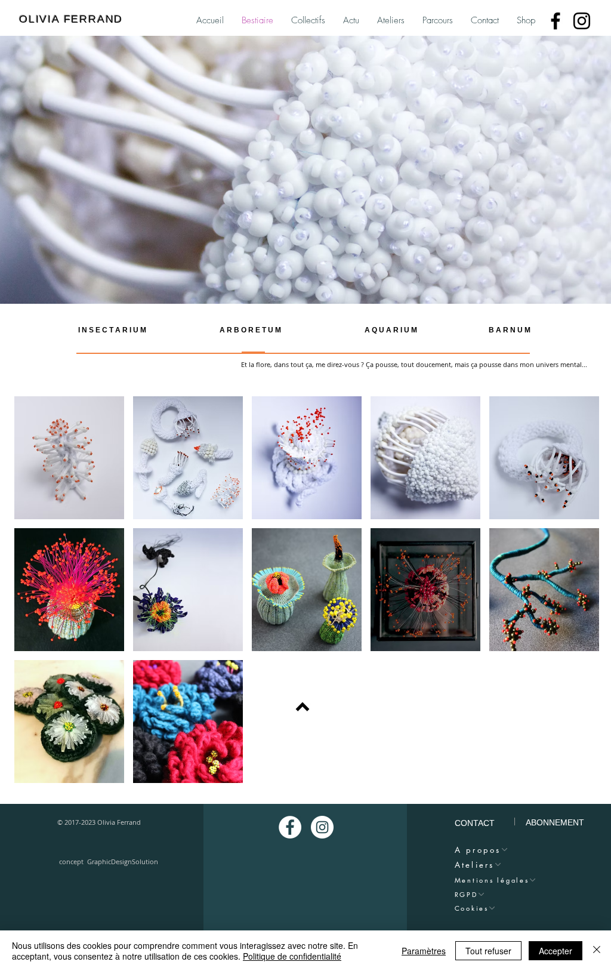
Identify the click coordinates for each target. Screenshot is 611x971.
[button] (69, 457)
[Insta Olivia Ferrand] (322, 827)
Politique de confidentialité (292, 956)
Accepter (555, 951)
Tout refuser (488, 951)
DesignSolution (136, 861)
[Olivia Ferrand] (555, 21)
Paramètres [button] (424, 951)
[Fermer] (597, 950)
